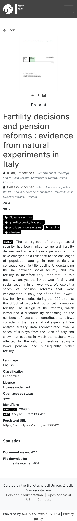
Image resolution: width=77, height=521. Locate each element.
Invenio (42, 514)
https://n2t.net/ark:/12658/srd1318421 (31, 425)
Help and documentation (24, 495)
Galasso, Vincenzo (20, 187)
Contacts (44, 500)
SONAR (27, 514)
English (8, 241)
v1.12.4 (55, 514)
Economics (11, 376)
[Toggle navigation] (69, 9)
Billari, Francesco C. (21, 173)
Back (11, 30)
